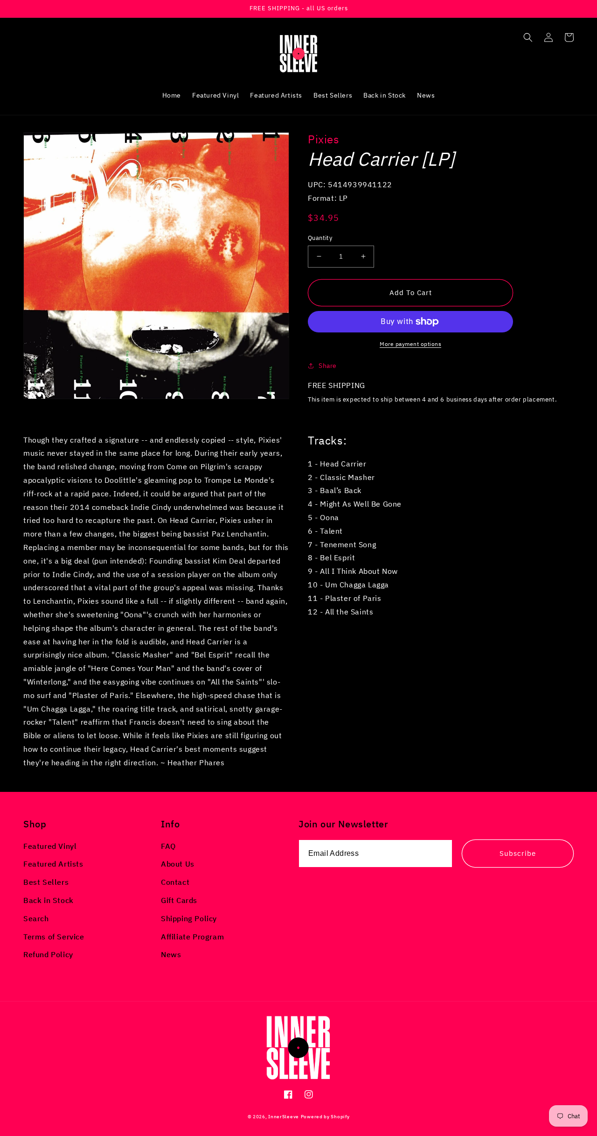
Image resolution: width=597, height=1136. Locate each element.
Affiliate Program (192, 936)
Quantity (320, 238)
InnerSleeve (283, 1117)
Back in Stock (48, 900)
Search (36, 918)
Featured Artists (53, 863)
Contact (175, 882)
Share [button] (328, 365)
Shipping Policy (189, 918)
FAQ (168, 846)
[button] (528, 37)
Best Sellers (46, 882)
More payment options (410, 343)
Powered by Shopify (325, 1117)
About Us (177, 863)
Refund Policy (48, 954)
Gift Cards (179, 900)
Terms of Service (53, 936)
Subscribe (518, 853)
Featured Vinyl (49, 846)
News (171, 954)
